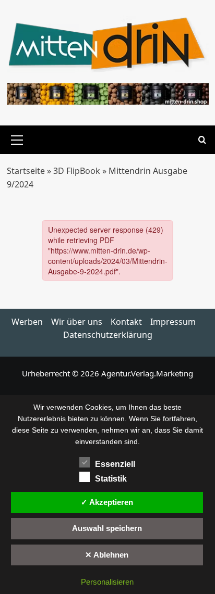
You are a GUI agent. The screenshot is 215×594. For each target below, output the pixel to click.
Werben (27, 321)
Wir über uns (76, 321)
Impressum (173, 321)
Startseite (26, 170)
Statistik (111, 478)
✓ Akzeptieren (107, 502)
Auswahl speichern (107, 528)
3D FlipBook (76, 170)
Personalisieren (107, 581)
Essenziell (115, 464)
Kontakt (126, 321)
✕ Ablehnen (106, 554)
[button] (17, 138)
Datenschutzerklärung (107, 334)
